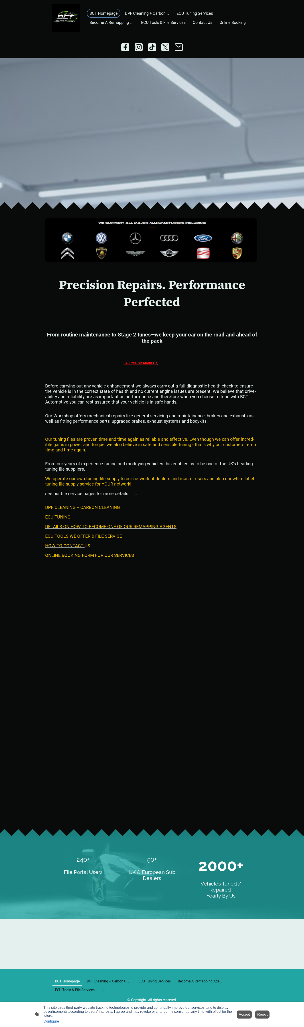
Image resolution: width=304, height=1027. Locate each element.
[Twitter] (165, 47)
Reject (262, 1014)
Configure (51, 1021)
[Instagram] (139, 47)
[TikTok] (152, 47)
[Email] (179, 47)
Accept (244, 1014)
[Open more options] (103, 990)
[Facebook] (125, 47)
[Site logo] (66, 18)
